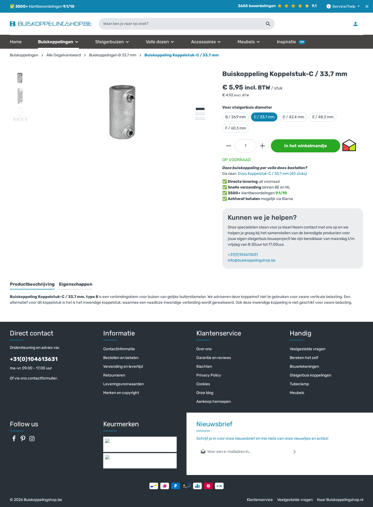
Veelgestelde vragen (307, 349)
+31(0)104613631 (243, 254)
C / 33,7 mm (264, 117)
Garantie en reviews (213, 357)
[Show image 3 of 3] (200, 119)
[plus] (262, 145)
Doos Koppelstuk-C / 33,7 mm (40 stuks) (272, 173)
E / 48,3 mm (322, 117)
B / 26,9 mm (235, 117)
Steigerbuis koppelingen (310, 375)
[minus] (228, 145)
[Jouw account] (355, 23)
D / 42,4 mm (293, 117)
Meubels (297, 392)
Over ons (204, 349)
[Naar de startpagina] (51, 23)
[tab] (32, 284)
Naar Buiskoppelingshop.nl (340, 499)
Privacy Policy (208, 375)
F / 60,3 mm (235, 128)
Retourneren (114, 375)
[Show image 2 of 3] (200, 114)
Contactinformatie (119, 349)
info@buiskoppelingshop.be (252, 260)
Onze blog (204, 392)
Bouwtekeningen (304, 366)
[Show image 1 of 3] (200, 109)
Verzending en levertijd (123, 366)
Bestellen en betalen (120, 357)
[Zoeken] (268, 24)
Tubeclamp (299, 384)
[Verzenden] (294, 451)
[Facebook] (14, 440)
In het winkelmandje (305, 145)
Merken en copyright (121, 392)
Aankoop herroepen (213, 401)
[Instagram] (32, 440)
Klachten (204, 366)
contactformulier (42, 378)
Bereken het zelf (304, 357)
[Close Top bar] (367, 6)
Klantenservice (260, 499)
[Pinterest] (23, 440)
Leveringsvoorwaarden (123, 384)
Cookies (203, 384)
